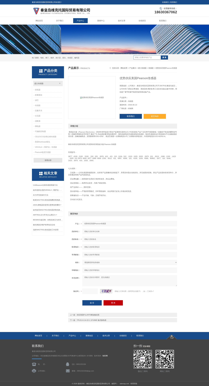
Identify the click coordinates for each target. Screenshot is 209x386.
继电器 (37, 126)
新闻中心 (101, 21)
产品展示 (132, 68)
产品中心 (80, 21)
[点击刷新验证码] (106, 291)
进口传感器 (38, 83)
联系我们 (173, 2)
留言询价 (155, 116)
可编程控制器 (40, 131)
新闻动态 (89, 336)
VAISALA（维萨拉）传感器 (46, 147)
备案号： (115, 384)
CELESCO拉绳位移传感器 (45, 137)
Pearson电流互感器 (43, 152)
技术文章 (121, 21)
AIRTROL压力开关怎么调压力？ (45, 215)
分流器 (37, 116)
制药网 (105, 356)
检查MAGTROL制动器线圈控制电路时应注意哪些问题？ (48, 200)
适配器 (37, 121)
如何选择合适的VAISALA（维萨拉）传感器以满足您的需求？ (48, 190)
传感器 (37, 105)
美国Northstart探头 (42, 142)
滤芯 (37, 100)
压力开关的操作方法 (40, 195)
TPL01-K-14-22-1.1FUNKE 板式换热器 (91, 320)
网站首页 (39, 21)
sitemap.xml (124, 384)
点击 (60, 83)
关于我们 (59, 21)
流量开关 (38, 111)
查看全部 (48, 160)
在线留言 (165, 2)
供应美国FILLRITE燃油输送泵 (88, 315)
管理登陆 (133, 384)
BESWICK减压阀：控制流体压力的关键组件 (48, 220)
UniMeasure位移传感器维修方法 (45, 185)
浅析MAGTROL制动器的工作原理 (45, 230)
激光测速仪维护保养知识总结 (44, 225)
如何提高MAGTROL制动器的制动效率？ (48, 210)
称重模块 (38, 95)
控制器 (37, 90)
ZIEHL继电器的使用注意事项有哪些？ (47, 205)
